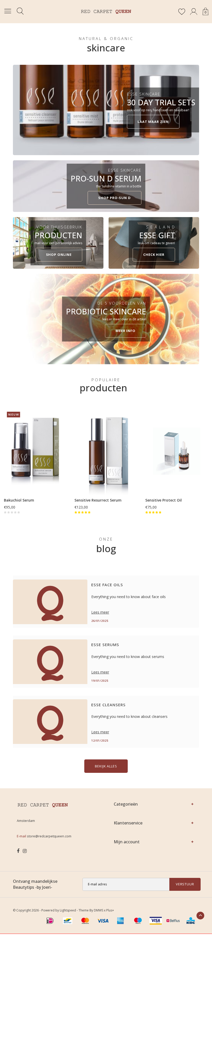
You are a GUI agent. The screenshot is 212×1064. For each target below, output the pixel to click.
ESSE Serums (105, 644)
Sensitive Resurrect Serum (98, 500)
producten (103, 387)
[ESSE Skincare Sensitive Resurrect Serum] (105, 451)
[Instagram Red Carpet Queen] (25, 851)
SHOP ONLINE (59, 254)
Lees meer (100, 612)
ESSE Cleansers (108, 704)
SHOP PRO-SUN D (114, 197)
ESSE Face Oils (107, 584)
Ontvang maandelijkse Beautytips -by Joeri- (35, 884)
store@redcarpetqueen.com (49, 836)
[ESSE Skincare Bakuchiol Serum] (35, 451)
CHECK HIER (153, 254)
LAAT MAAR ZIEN (153, 121)
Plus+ (110, 910)
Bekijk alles (106, 766)
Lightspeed (68, 910)
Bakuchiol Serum (19, 500)
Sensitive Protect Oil (163, 500)
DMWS (98, 910)
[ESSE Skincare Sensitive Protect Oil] (176, 451)
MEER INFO (125, 330)
